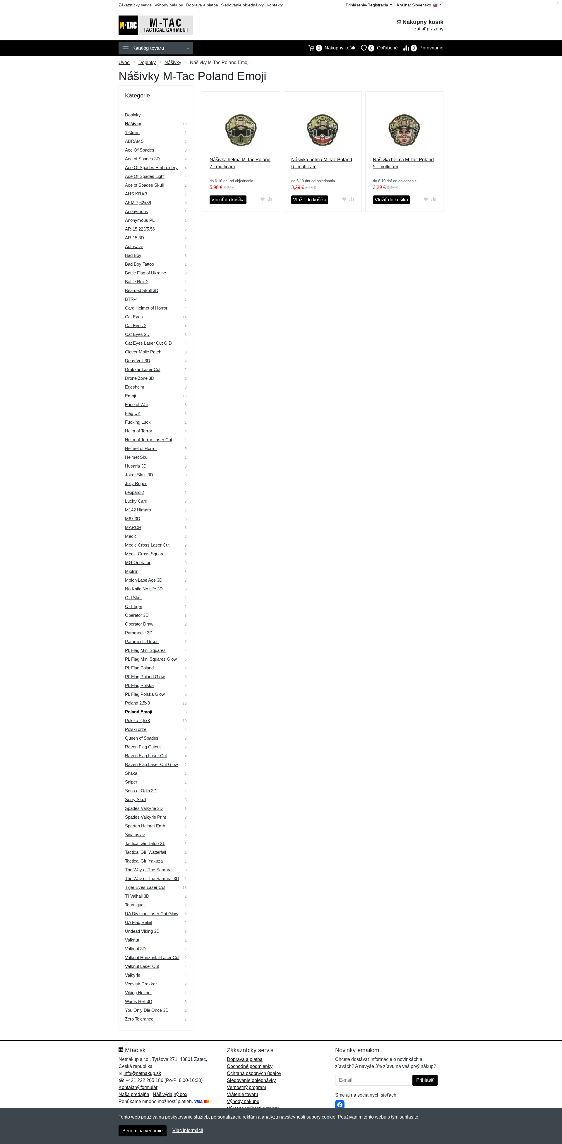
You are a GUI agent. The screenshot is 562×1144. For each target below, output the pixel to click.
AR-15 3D (134, 237)
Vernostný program (246, 1087)
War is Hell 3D (138, 1001)
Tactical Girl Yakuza (144, 860)
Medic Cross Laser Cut (147, 544)
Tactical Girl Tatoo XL (145, 843)
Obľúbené (384, 48)
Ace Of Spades (139, 149)
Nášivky (173, 62)
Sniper (131, 781)
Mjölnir (131, 571)
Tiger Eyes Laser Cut (145, 887)
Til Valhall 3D (137, 896)
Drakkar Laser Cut (142, 369)
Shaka (131, 773)
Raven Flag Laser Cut (146, 755)
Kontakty (275, 5)
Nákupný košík (336, 48)
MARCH (133, 527)
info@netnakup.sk (142, 1073)
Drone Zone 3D (139, 378)
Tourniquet (135, 904)
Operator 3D (137, 615)
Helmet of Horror (141, 448)
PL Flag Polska (139, 685)
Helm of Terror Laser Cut (148, 439)
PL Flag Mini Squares (145, 650)
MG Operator (137, 562)
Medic (131, 536)
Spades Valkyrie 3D (144, 808)
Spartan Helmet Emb (145, 825)
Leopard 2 (134, 492)
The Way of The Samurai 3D (152, 878)
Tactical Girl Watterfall (145, 852)
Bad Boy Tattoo (139, 264)
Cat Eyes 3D (137, 334)
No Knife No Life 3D (144, 588)
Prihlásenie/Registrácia (367, 5)
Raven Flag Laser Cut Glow (151, 764)
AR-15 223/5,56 (140, 228)
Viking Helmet (138, 992)
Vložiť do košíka (228, 199)
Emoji (130, 395)
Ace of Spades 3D (142, 158)
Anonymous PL (140, 220)
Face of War (136, 404)
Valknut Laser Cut (142, 966)
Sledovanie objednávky (242, 5)
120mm (132, 132)
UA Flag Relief (138, 922)
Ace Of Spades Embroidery (151, 167)
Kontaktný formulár (138, 1087)
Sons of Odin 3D (141, 790)
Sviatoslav (135, 834)
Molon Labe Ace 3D (143, 580)
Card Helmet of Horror (146, 307)
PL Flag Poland (139, 667)
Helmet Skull (137, 457)
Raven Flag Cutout (143, 746)
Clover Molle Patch (143, 351)
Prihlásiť (425, 1080)
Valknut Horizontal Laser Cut (152, 957)
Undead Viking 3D (142, 931)
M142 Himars (138, 509)
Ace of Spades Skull (144, 185)
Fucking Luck (138, 422)
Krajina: (414, 5)
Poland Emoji (138, 711)
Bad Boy (133, 255)
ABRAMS (134, 141)
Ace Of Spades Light (145, 176)
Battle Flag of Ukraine (145, 272)
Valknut (132, 939)
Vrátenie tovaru (242, 1094)
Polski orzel (136, 729)
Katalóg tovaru (148, 48)
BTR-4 (131, 299)
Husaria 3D (136, 465)
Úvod (124, 62)
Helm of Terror (138, 430)
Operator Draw (139, 623)
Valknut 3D (135, 948)
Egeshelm (134, 386)
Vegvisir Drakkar (141, 983)
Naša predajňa (134, 1094)
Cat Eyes (134, 316)
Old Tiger (133, 606)
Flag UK (132, 413)
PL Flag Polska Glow (145, 694)
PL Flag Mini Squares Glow (151, 659)
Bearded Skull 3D (141, 290)
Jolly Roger (136, 483)
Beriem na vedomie (142, 1130)
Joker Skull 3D (139, 474)
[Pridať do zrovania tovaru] (270, 199)
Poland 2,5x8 (137, 702)
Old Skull (133, 597)
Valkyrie (132, 975)
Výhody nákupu (169, 5)
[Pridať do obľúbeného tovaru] (262, 199)
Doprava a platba (202, 5)
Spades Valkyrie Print (145, 817)
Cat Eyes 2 (135, 325)
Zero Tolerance (139, 1018)
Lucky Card (136, 501)
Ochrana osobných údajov (254, 1073)
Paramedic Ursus (142, 641)
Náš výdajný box (170, 1094)
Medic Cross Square (145, 553)
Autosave (134, 246)
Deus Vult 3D (137, 360)
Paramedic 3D (139, 632)
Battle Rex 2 (136, 281)
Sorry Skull (135, 799)
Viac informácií (187, 1130)
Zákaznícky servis (135, 5)
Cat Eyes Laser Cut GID (148, 343)
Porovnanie (427, 48)
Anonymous (136, 211)
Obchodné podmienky (250, 1066)
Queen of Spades (141, 738)
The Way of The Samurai (148, 869)
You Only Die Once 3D (147, 1010)
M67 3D (132, 518)
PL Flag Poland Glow (145, 676)
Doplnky (147, 62)
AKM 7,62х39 (138, 202)
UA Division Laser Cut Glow (151, 913)
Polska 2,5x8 (137, 720)
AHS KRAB (136, 193)
